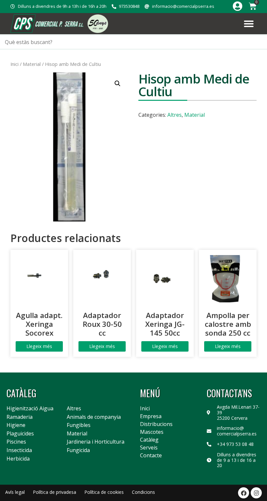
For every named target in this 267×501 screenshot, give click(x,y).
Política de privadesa (54, 492)
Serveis (149, 447)
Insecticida (19, 450)
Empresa (151, 416)
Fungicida (78, 450)
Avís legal (15, 492)
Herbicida (18, 459)
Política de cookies (104, 492)
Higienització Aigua (30, 409)
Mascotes (151, 431)
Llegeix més (39, 346)
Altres (174, 114)
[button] (249, 24)
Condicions (143, 492)
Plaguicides (20, 434)
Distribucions (156, 424)
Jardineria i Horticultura (95, 442)
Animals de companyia (94, 417)
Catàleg (149, 439)
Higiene (16, 425)
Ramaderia (20, 417)
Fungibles (79, 425)
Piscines (16, 442)
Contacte (151, 455)
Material (32, 64)
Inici (14, 64)
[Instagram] (256, 492)
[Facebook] (243, 492)
